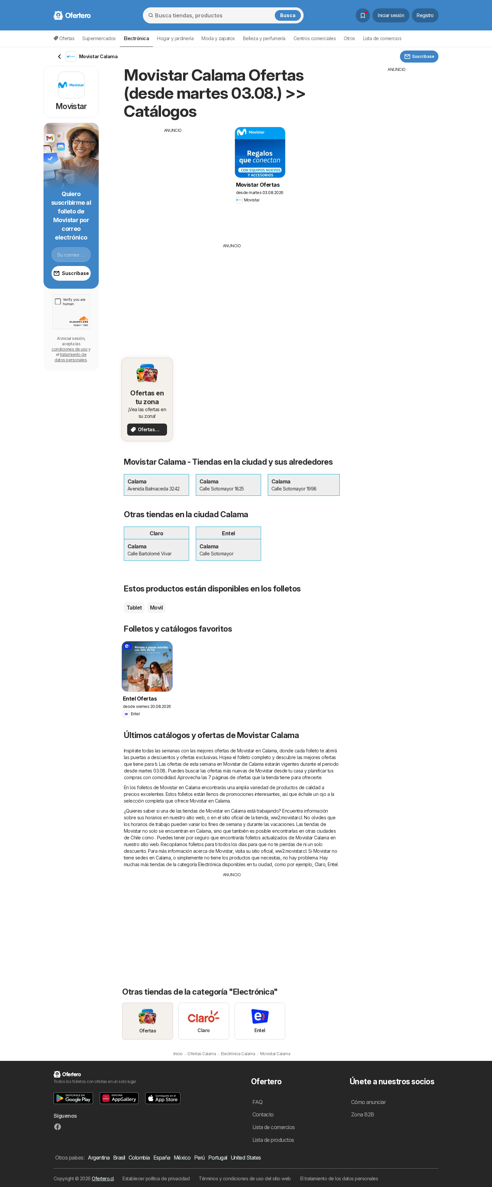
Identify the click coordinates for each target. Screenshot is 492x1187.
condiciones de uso (70, 349)
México (182, 1157)
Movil (156, 607)
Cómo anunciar (368, 1102)
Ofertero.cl (102, 1178)
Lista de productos (273, 1139)
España (161, 1157)
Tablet (134, 607)
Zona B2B (362, 1114)
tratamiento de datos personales (71, 357)
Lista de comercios (382, 38)
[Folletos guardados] (363, 15)
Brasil (119, 1157)
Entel (332, 864)
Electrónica (209, 864)
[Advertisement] (173, 180)
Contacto (263, 1114)
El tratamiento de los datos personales (339, 1178)
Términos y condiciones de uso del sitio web (245, 1178)
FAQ (257, 1102)
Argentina (98, 1157)
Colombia (139, 1157)
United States (246, 1157)
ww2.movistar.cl (286, 817)
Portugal (217, 1157)
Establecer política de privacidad (155, 1178)
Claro (320, 864)
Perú (199, 1157)
